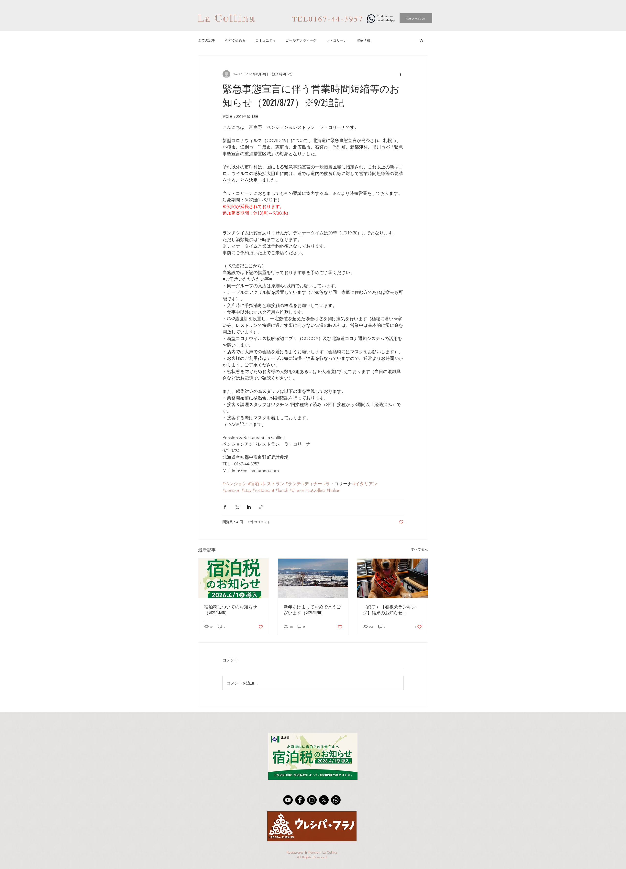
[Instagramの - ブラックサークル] (312, 800)
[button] (421, 41)
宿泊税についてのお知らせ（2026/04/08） (230, 610)
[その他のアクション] (400, 74)
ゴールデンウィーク (301, 40)
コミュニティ (265, 40)
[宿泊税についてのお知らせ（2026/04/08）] (233, 578)
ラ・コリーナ (336, 40)
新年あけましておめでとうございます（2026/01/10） (312, 610)
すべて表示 (419, 549)
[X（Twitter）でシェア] (237, 507)
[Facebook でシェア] (225, 507)
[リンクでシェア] (260, 507)
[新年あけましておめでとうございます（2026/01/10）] (313, 578)
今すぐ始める (235, 40)
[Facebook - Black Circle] (300, 800)
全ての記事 (206, 40)
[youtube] (288, 800)
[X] (324, 800)
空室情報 (363, 40)
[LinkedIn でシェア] (248, 507)
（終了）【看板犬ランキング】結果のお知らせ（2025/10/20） (389, 610)
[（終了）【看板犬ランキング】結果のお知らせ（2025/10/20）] (392, 578)
